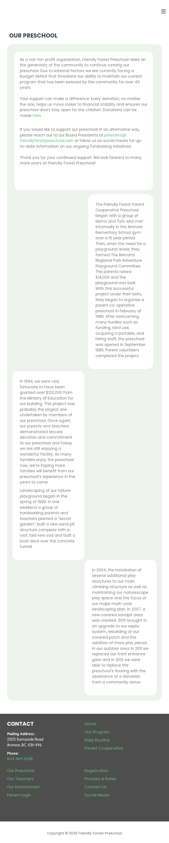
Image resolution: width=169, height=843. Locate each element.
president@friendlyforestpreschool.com (73, 138)
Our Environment (23, 787)
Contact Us (95, 787)
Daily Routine (97, 740)
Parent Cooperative (103, 748)
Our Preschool (21, 770)
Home (90, 724)
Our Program (97, 732)
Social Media (96, 795)
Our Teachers (20, 778)
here (37, 115)
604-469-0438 (20, 759)
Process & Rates (100, 778)
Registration (96, 770)
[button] (163, 11)
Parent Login (19, 795)
